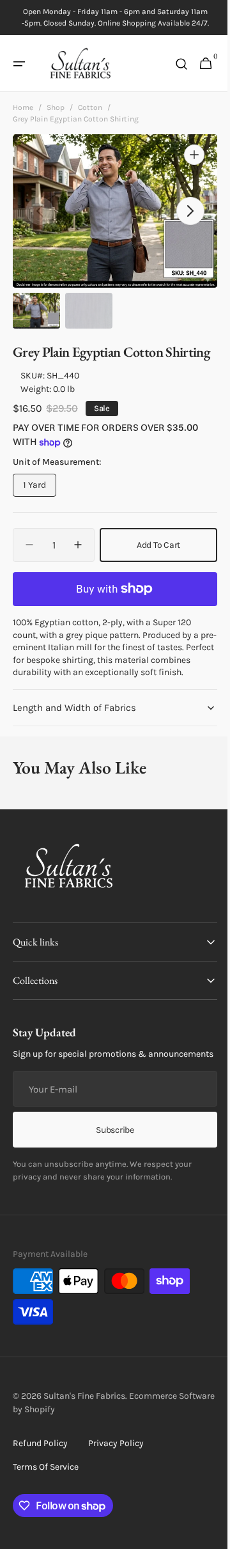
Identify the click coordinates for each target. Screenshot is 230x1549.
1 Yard (39, 505)
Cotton (90, 107)
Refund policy (40, 1486)
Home (23, 107)
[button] (19, 64)
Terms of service (46, 1509)
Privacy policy (116, 1486)
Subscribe (110, 1172)
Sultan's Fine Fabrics (84, 1438)
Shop (56, 107)
